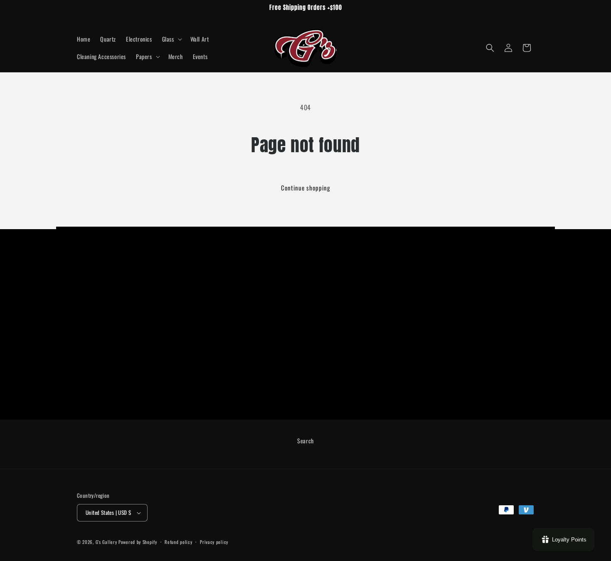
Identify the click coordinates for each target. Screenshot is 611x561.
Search (305, 440)
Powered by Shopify (137, 542)
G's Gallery (107, 542)
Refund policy (178, 542)
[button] (171, 39)
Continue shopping (305, 187)
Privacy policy (214, 542)
